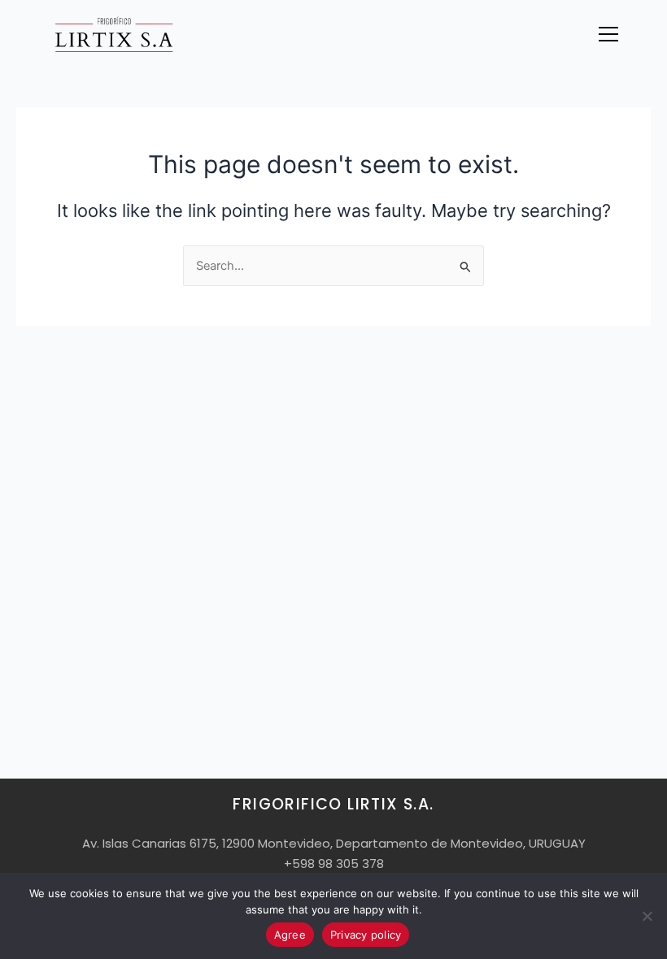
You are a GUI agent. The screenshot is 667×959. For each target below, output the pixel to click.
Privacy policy (366, 934)
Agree (290, 934)
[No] (647, 916)
